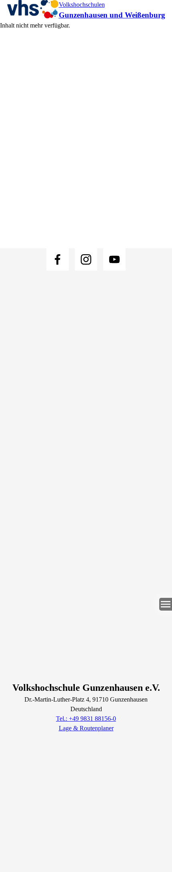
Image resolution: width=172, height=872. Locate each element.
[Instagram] (86, 259)
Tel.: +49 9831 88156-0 (86, 718)
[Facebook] (57, 259)
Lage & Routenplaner (86, 728)
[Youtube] (114, 259)
